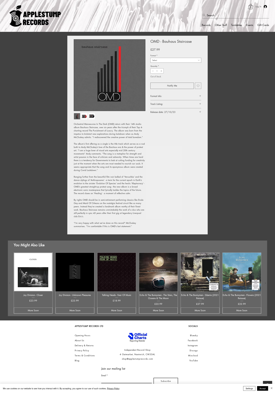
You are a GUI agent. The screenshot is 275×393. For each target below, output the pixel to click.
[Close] (271, 388)
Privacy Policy (113, 388)
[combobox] (175, 60)
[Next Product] (265, 283)
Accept (263, 388)
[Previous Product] (9, 283)
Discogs (194, 350)
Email (104, 375)
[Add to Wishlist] (198, 86)
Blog (77, 360)
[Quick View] (33, 272)
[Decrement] (152, 71)
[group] (137, 283)
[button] (251, 6)
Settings (249, 388)
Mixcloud (193, 355)
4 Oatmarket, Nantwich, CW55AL (137, 354)
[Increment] (161, 71)
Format (154, 55)
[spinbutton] (157, 71)
